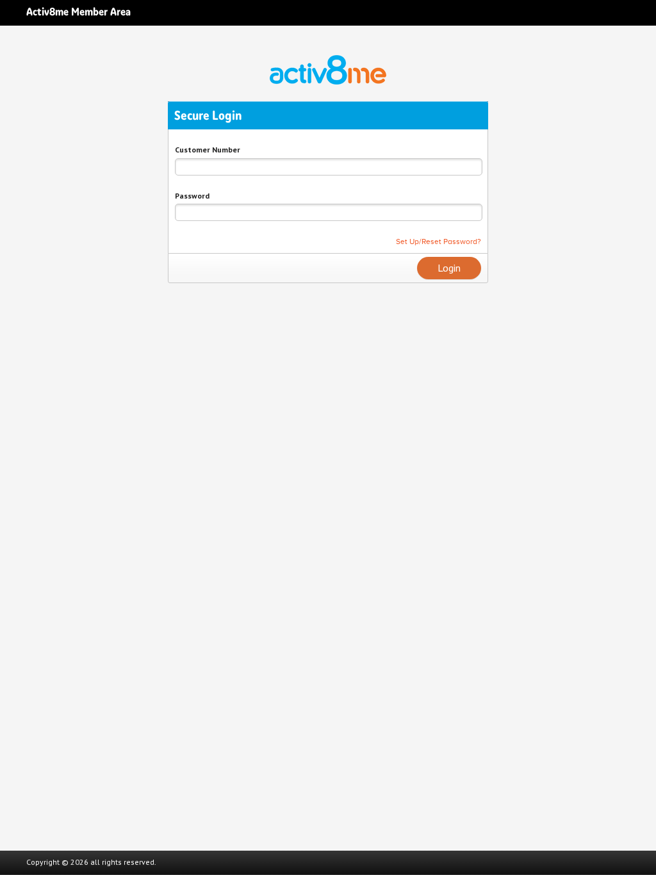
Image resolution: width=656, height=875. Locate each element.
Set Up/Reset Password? (438, 241)
